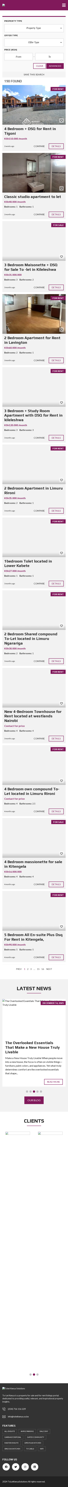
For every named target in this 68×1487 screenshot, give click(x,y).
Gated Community (35, 1437)
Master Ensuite (11, 1443)
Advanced (55, 66)
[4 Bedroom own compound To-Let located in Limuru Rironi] (34, 765)
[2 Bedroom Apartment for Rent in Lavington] (34, 314)
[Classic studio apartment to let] (34, 173)
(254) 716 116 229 (17, 1409)
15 (38, 969)
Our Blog (34, 1100)
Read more (53, 1081)
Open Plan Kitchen (32, 1443)
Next (49, 969)
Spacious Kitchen (12, 1449)
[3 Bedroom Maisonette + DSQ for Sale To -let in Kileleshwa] (34, 241)
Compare (39, 146)
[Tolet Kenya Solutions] (2, 5)
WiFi (42, 1449)
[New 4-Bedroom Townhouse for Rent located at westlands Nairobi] (34, 687)
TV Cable (30, 1449)
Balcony (44, 1431)
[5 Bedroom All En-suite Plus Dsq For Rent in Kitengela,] (34, 911)
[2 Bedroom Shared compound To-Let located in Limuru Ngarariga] (34, 610)
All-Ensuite (9, 1431)
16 (42, 969)
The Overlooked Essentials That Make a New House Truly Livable (32, 1047)
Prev (19, 969)
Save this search (34, 74)
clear (39, 66)
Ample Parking (27, 1431)
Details (56, 146)
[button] (34, 28)
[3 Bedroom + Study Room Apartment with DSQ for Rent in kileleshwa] (34, 387)
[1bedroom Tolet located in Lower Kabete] (34, 537)
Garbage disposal (12, 1437)
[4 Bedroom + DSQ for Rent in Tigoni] (34, 105)
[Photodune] (50, 1251)
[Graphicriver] (17, 1134)
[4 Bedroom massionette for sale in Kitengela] (34, 838)
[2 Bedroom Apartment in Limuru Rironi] (34, 464)
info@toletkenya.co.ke (18, 1416)
